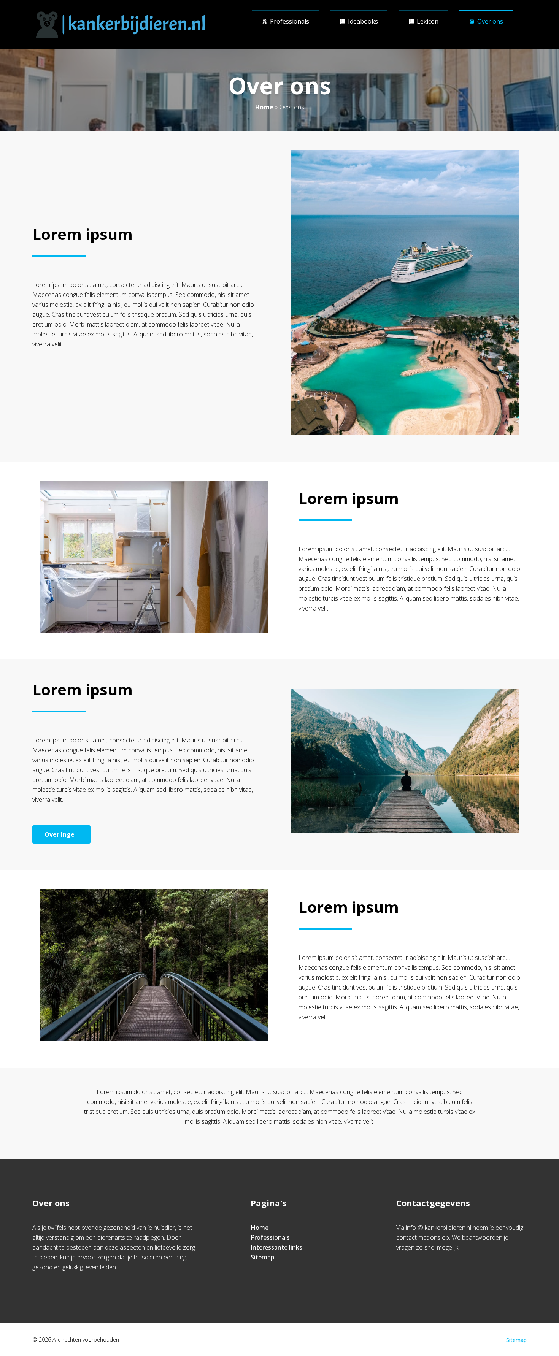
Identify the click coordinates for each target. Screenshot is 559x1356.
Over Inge (59, 834)
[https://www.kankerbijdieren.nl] (120, 25)
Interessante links (276, 1247)
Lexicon (427, 21)
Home (264, 107)
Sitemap (262, 1257)
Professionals (289, 21)
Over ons (490, 21)
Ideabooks (363, 21)
